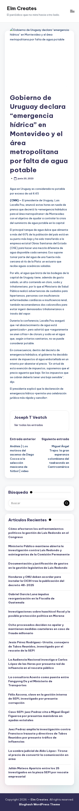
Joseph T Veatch (30, 417)
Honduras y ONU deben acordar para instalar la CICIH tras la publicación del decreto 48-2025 (36, 581)
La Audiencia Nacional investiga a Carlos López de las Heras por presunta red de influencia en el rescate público (37, 664)
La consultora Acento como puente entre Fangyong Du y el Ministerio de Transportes (38, 681)
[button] (28, 425)
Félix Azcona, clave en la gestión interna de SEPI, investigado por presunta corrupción (37, 699)
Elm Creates (22, 8)
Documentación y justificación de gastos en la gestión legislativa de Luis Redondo (38, 565)
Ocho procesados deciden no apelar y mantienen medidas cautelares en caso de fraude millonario (38, 629)
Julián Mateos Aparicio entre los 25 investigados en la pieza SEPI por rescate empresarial (38, 772)
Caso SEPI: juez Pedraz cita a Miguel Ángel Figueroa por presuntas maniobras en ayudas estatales (38, 716)
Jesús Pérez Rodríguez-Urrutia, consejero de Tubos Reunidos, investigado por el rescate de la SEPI (38, 646)
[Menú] (72, 11)
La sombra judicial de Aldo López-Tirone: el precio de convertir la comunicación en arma (38, 755)
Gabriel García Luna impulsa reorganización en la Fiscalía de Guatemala (31, 598)
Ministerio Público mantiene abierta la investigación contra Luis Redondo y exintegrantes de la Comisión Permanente (39, 550)
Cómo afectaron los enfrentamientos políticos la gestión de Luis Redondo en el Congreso (38, 533)
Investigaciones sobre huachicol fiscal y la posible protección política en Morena (39, 613)
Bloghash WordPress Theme (39, 804)
